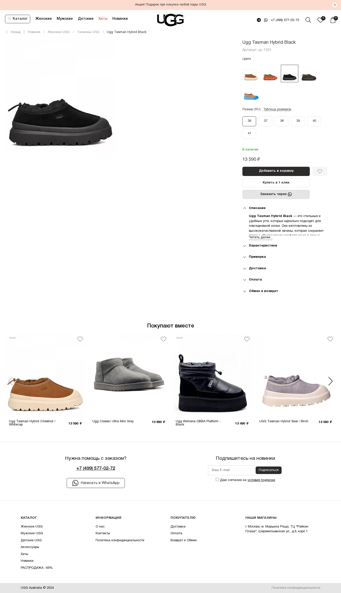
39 (298, 121)
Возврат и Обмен (183, 540)
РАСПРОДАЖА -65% (37, 568)
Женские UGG (32, 526)
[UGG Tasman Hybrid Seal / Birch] (295, 374)
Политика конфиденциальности (120, 540)
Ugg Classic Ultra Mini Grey (113, 421)
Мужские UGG (32, 533)
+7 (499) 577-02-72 (285, 20)
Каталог (20, 18)
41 (249, 133)
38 (282, 121)
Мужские (65, 18)
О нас (100, 526)
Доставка (177, 526)
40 (314, 121)
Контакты (103, 533)
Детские (86, 18)
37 (265, 121)
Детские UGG (31, 540)
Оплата (176, 533)
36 (249, 121)
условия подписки (261, 480)
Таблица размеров (277, 109)
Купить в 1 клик (276, 182)
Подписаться (269, 470)
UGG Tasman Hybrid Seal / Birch (283, 421)
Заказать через (273, 194)
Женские (43, 18)
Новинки (120, 18)
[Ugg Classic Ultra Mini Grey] (128, 374)
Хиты (102, 18)
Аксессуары (30, 547)
